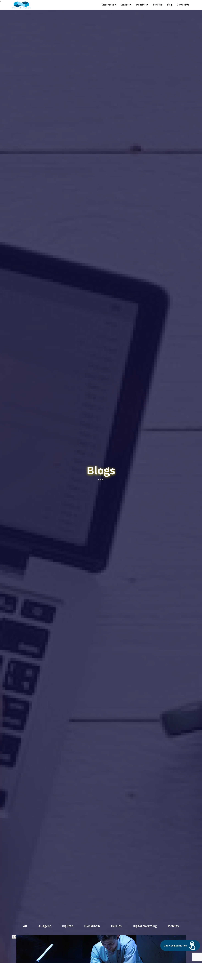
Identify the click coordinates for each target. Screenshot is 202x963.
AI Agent (44, 926)
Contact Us (183, 4)
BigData (67, 926)
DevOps (116, 926)
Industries (141, 4)
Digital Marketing (145, 926)
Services (125, 4)
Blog (169, 4)
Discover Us (108, 4)
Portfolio (157, 4)
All (25, 926)
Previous (17, 936)
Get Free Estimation (175, 945)
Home (101, 479)
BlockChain (92, 926)
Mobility (173, 926)
